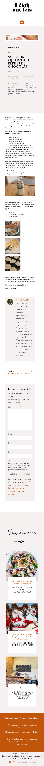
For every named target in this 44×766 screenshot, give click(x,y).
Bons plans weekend (18, 637)
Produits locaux (26, 584)
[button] (22, 22)
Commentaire (14, 407)
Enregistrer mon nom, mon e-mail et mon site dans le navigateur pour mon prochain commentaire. (19, 467)
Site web (12, 452)
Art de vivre (16, 581)
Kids (27, 637)
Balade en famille (26, 635)
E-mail (11, 443)
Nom (11, 434)
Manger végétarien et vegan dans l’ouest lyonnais (22, 590)
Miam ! (10, 53)
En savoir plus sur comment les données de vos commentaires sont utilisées (19, 488)
